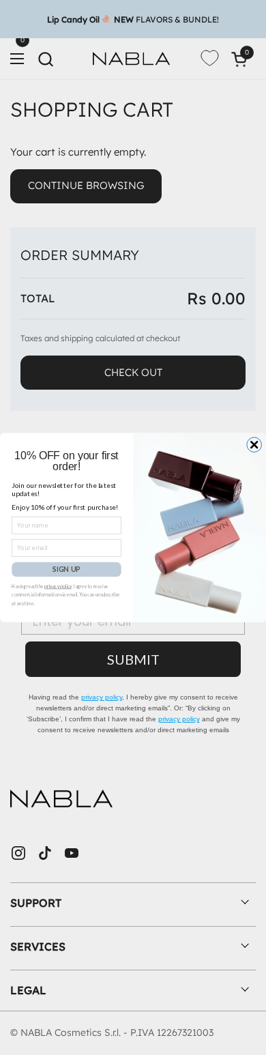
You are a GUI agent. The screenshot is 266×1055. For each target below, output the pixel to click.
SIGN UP (66, 569)
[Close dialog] (254, 444)
